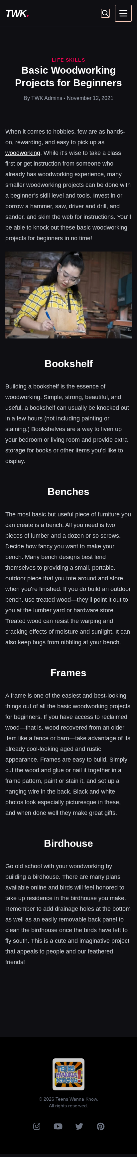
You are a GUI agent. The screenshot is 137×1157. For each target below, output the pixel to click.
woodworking (22, 153)
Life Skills (68, 60)
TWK (17, 13)
